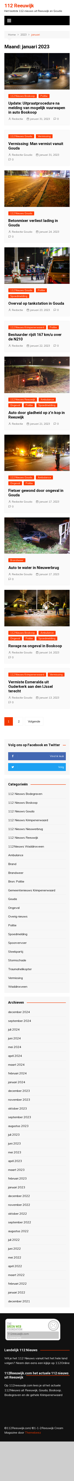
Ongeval (15, 405)
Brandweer (17, 560)
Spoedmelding (18, 296)
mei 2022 (14, 1257)
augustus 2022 (18, 1231)
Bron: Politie (16, 881)
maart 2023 (16, 1170)
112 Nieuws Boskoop (22, 95)
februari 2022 (17, 1283)
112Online (62, 1363)
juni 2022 (14, 1248)
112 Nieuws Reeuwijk (22, 399)
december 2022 (19, 1196)
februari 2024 (17, 1073)
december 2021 (19, 1301)
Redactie (17, 119)
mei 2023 (14, 1152)
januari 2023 (16, 1187)
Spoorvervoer (17, 943)
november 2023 (19, 1099)
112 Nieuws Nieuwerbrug (25, 829)
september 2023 (19, 1117)
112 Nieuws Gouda (21, 136)
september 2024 (19, 1021)
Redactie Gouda (22, 154)
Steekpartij (15, 951)
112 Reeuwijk (19, 5)
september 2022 (19, 1222)
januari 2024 (16, 1082)
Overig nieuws (18, 916)
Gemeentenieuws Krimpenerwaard (31, 890)
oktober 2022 (17, 1213)
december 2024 (19, 1012)
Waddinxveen (17, 986)
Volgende (34, 721)
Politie (44, 95)
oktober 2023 (17, 1108)
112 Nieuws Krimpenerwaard (27, 327)
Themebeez (33, 1432)
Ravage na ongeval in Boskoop (35, 646)
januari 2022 (16, 1292)
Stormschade (17, 960)
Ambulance (47, 399)
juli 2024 (14, 1029)
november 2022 (19, 1205)
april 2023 (15, 1161)
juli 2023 (14, 1134)
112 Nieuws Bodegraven (25, 794)
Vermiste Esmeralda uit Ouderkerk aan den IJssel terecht (30, 686)
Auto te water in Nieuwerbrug (33, 567)
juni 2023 (14, 1143)
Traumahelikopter (20, 969)
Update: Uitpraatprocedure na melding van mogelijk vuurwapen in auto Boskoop (36, 108)
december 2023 (19, 1091)
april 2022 (15, 1266)
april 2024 (15, 1056)
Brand (12, 864)
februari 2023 (17, 1178)
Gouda (12, 899)
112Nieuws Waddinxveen (26, 846)
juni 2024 (14, 1038)
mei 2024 (14, 1047)
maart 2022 (16, 1275)
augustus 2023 (18, 1126)
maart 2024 (16, 1064)
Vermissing (44, 136)
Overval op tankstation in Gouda (36, 303)
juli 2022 (14, 1240)
